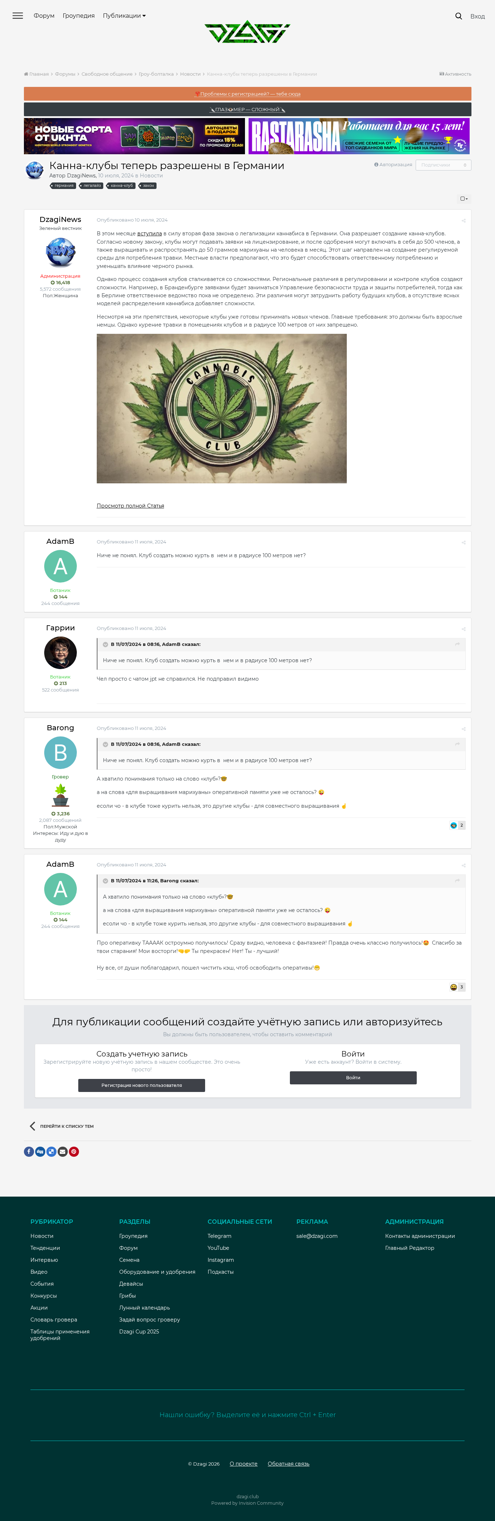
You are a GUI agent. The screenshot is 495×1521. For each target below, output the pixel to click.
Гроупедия (79, 15)
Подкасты (221, 1272)
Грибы (127, 1296)
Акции (39, 1307)
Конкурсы (43, 1296)
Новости (151, 175)
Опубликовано (132, 220)
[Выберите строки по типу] (464, 199)
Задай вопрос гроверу (149, 1319)
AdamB (60, 541)
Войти (353, 1077)
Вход (477, 16)
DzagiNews (81, 175)
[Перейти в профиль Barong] (60, 752)
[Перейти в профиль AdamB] (60, 566)
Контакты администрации (420, 1236)
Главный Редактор (409, 1248)
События (42, 1284)
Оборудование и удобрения (157, 1272)
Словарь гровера (53, 1319)
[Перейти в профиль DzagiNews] (34, 170)
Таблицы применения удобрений (60, 1334)
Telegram (220, 1236)
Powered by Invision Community (247, 1503)
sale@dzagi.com (317, 1236)
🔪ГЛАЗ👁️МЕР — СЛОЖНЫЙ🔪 (247, 109)
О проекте (244, 1464)
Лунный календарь (144, 1307)
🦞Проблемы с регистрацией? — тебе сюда (248, 94)
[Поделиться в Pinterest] (74, 1152)
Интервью (44, 1260)
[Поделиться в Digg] (40, 1152)
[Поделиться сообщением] (464, 220)
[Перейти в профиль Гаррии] (60, 652)
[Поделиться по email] (63, 1152)
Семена (129, 1260)
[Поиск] (459, 16)
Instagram (221, 1260)
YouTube (218, 1248)
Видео (38, 1272)
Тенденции (45, 1248)
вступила (149, 233)
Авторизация (395, 164)
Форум (44, 15)
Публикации (122, 15)
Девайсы (131, 1284)
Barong (60, 727)
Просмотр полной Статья (130, 506)
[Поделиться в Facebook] (29, 1152)
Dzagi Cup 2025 (139, 1331)
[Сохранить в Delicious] (51, 1152)
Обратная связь (288, 1464)
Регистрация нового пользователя (141, 1085)
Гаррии (60, 627)
